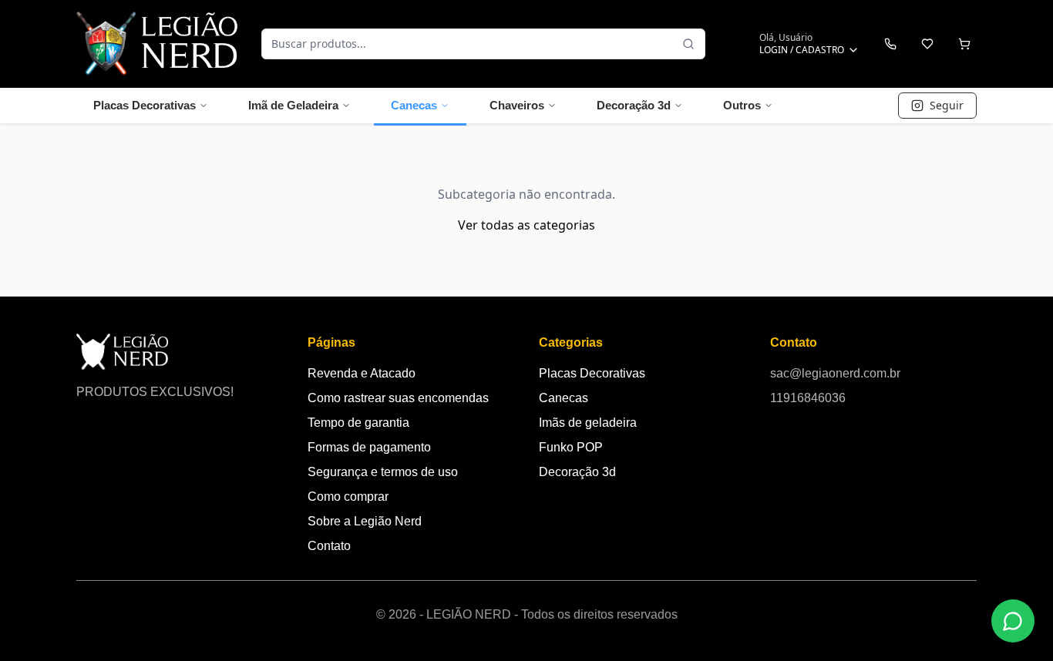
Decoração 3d (634, 105)
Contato (329, 545)
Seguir (947, 105)
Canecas (414, 105)
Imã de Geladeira (293, 105)
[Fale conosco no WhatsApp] (1012, 621)
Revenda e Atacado (361, 373)
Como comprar (348, 496)
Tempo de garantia (358, 422)
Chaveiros (516, 105)
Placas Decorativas (144, 105)
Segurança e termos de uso (383, 471)
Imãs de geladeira (588, 422)
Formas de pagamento (369, 447)
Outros (742, 105)
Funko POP (571, 447)
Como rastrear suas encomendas (398, 397)
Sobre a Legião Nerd (365, 521)
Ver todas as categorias (526, 224)
